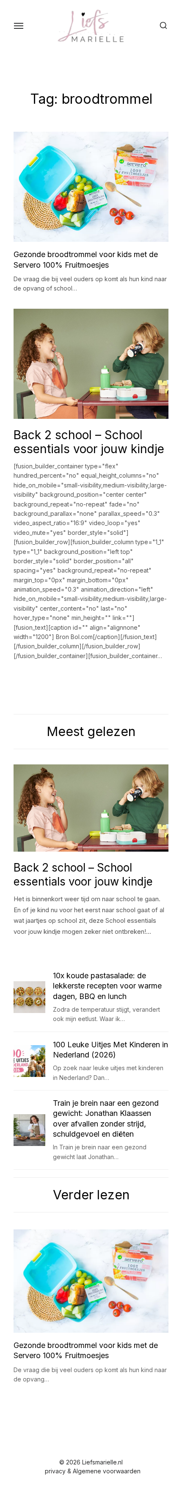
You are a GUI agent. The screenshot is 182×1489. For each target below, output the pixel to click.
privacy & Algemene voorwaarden (93, 1471)
